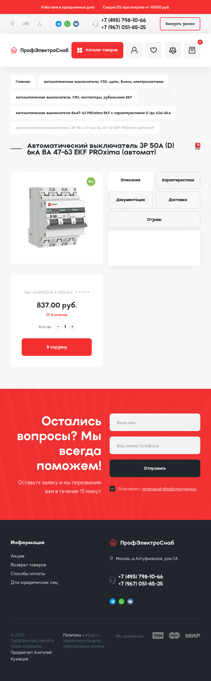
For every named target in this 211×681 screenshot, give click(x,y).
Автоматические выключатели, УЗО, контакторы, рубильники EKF (74, 97)
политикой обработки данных (169, 488)
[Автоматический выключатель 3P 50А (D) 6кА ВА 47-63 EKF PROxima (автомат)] (56, 217)
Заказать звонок (180, 24)
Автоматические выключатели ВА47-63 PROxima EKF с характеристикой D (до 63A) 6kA (93, 113)
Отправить (155, 468)
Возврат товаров (28, 564)
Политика (72, 635)
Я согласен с (157, 488)
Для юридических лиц (34, 582)
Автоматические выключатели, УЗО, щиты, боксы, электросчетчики (103, 82)
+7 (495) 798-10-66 (123, 20)
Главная (23, 82)
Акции (17, 555)
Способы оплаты (28, 573)
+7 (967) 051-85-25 (123, 27)
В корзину (57, 347)
